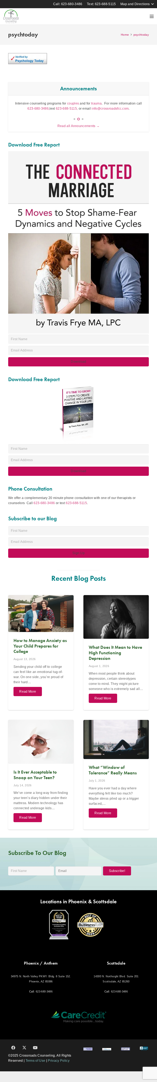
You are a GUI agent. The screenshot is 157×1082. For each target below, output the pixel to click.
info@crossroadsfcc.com (110, 108)
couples (73, 103)
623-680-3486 (44, 503)
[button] (137, 4)
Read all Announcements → (78, 126)
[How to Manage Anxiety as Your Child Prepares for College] (41, 652)
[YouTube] (35, 1048)
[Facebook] (13, 1048)
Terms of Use (35, 1060)
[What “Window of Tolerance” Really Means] (116, 775)
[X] (24, 1048)
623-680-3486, (38, 108)
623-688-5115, (67, 108)
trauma (96, 103)
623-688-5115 (76, 503)
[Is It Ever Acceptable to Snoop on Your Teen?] (41, 775)
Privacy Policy (58, 1060)
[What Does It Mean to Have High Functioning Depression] (116, 652)
